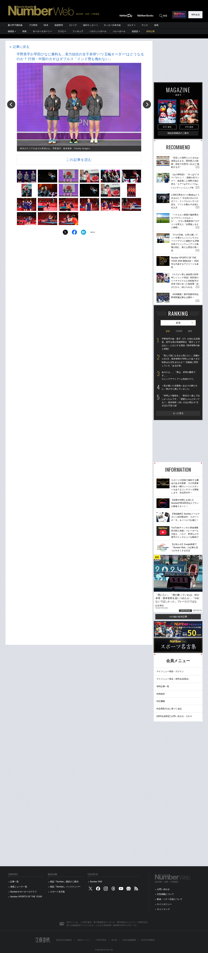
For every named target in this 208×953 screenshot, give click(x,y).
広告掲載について (165, 894)
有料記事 (150, 31)
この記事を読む (79, 160)
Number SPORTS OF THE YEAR (26, 896)
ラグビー (62, 31)
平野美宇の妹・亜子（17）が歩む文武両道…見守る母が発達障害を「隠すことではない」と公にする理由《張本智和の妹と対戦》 (181, 344)
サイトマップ (163, 909)
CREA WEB (101, 940)
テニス (145, 25)
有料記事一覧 (162, 686)
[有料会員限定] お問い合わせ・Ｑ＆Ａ (174, 716)
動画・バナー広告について (169, 899)
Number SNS (96, 881)
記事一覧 (14, 881)
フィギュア (78, 31)
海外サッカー (89, 25)
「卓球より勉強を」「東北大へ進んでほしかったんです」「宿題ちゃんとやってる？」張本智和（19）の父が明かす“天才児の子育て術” (181, 400)
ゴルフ (130, 25)
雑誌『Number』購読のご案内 (64, 881)
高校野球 (58, 25)
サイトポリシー (164, 904)
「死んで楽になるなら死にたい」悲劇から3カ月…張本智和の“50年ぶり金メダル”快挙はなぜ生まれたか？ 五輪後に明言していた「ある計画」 (181, 360)
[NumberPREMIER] (179, 14)
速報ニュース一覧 (18, 886)
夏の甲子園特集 (15, 25)
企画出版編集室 (129, 940)
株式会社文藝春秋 (64, 940)
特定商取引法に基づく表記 (169, 708)
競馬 (156, 25)
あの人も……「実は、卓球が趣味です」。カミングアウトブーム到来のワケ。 (178, 375)
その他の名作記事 (178, 616)
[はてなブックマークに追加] (83, 233)
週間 (190, 331)
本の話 (114, 940)
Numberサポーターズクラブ (23, 891)
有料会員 (195, 14)
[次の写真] (147, 104)
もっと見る (178, 413)
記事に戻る (19, 47)
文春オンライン (84, 940)
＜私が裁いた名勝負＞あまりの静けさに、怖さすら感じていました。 (180, 387)
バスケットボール (98, 31)
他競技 (135, 31)
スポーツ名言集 (57, 891)
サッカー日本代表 (112, 25)
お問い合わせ (163, 889)
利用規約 (160, 694)
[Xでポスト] (65, 233)
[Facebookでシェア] (74, 233)
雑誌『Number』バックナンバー (65, 886)
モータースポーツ (41, 31)
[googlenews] (128, 889)
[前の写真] (11, 104)
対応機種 (160, 701)
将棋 (24, 31)
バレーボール (119, 31)
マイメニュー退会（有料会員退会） (173, 679)
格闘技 (11, 31)
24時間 (179, 331)
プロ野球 (33, 25)
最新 (168, 331)
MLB (46, 25)
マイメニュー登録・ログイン (170, 671)
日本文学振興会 (148, 940)
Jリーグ (73, 25)
